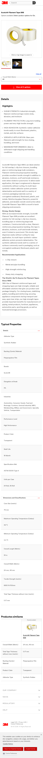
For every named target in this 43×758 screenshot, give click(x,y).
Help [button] (5, 710)
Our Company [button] (10, 690)
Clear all (38, 74)
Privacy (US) (22, 722)
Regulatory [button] (9, 703)
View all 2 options (23, 87)
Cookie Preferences (17, 724)
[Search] (34, 2)
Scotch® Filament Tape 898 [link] (31, 637)
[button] (10, 753)
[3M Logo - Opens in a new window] (5, 2)
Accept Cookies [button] (30, 749)
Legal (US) (14, 722)
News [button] (5, 697)
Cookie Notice (8, 744)
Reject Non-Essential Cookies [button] (13, 749)
